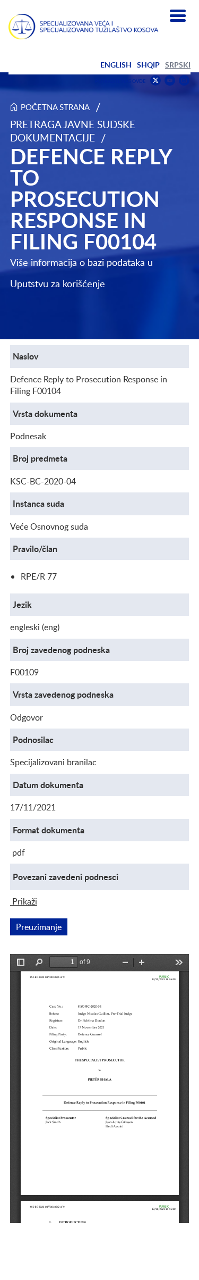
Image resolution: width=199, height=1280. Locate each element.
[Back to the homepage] (83, 26)
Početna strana (55, 107)
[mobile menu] (177, 16)
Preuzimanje (41, 927)
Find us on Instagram (184, 80)
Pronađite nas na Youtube (170, 80)
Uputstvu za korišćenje (57, 283)
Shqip (148, 65)
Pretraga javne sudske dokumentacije (72, 131)
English (116, 65)
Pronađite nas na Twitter (155, 80)
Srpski (178, 65)
